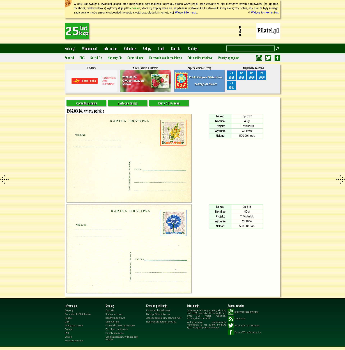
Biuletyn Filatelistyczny (158, 314)
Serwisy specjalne (74, 340)
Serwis (68, 336)
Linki (161, 48)
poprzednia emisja (86, 103)
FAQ (67, 333)
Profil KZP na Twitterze (246, 325)
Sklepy (147, 48)
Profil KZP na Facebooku (247, 332)
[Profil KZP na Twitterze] (268, 58)
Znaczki (69, 57)
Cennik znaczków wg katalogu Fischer (121, 338)
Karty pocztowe (113, 314)
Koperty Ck (115, 57)
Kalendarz (130, 48)
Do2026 (252, 75)
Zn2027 (231, 85)
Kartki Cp (96, 57)
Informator (110, 48)
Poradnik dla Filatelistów (78, 314)
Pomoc (68, 329)
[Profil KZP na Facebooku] (277, 58)
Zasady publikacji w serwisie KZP (163, 318)
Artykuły (69, 310)
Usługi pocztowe (74, 325)
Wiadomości (89, 48)
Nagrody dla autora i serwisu (161, 321)
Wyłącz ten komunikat (264, 12)
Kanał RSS (239, 318)
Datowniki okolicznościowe (165, 57)
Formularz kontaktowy (158, 310)
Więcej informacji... (186, 12)
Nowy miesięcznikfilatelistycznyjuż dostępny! (268, 30)
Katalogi (70, 48)
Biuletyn (193, 48)
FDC (82, 57)
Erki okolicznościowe (200, 57)
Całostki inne (135, 57)
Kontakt (176, 48)
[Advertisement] (172, 31)
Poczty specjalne (228, 57)
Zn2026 (231, 75)
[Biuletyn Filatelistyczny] (259, 58)
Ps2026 (262, 75)
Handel (68, 318)
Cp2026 (242, 75)
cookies (135, 8)
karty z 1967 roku (169, 103)
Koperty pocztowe (115, 318)
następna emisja (127, 103)
